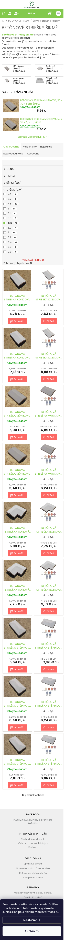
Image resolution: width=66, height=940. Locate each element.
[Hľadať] (3, 13)
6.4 (12, 242)
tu (57, 912)
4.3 (12, 199)
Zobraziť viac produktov (31, 137)
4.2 (12, 194)
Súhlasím (32, 931)
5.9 (12, 227)
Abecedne (33, 153)
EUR (30, 13)
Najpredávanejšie (13, 153)
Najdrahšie (46, 146)
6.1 (12, 237)
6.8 (12, 247)
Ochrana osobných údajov (33, 843)
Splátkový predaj (33, 863)
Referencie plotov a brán (33, 873)
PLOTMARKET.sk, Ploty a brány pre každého (33, 821)
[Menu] (58, 13)
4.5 (12, 203)
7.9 (12, 251)
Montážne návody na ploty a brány (33, 892)
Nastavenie (31, 920)
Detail (50, 321)
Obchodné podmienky (33, 839)
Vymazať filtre (31, 260)
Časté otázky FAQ (33, 897)
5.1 (11, 213)
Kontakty (33, 847)
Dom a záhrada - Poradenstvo (33, 868)
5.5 (12, 223)
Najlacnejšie (30, 146)
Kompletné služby (33, 877)
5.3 (12, 218)
